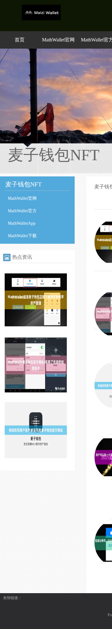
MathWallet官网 (58, 39)
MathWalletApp (21, 223)
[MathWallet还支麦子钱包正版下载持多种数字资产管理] (36, 330)
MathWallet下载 (22, 235)
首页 (20, 39)
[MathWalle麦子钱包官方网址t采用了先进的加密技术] (36, 395)
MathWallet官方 (22, 211)
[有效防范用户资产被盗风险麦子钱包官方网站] (36, 460)
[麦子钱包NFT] (41, 19)
